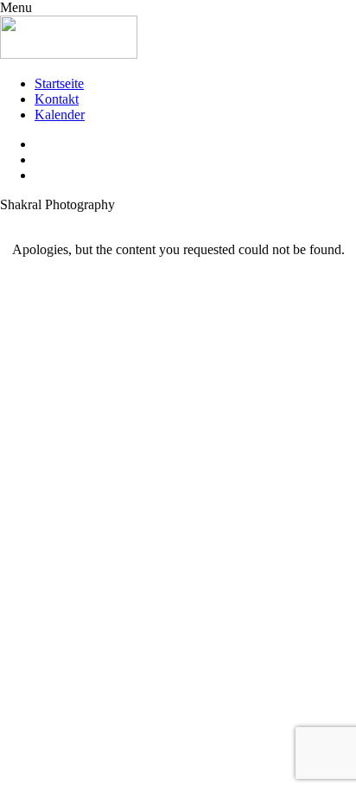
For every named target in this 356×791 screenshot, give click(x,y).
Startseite (59, 83)
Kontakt (57, 99)
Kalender (60, 114)
